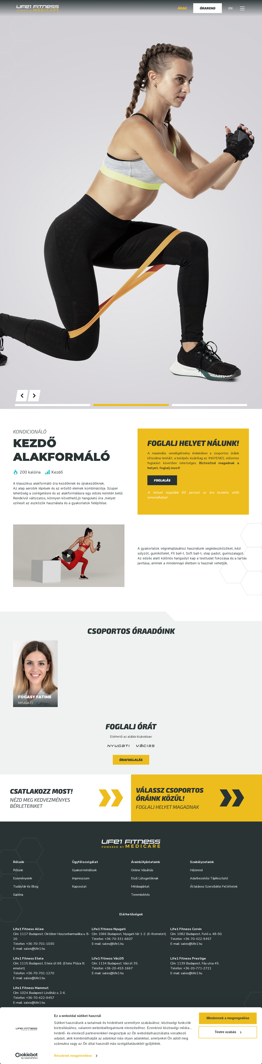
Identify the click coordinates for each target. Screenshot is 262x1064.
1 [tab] (52, 405)
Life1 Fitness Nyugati (109, 929)
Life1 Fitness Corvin (186, 929)
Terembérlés (140, 894)
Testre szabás (225, 1032)
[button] (242, 8)
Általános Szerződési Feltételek (214, 886)
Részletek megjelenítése (73, 1055)
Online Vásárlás (142, 870)
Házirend (196, 870)
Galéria (18, 894)
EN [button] (230, 8)
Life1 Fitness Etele (28, 958)
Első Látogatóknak (144, 878)
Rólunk (18, 870)
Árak (182, 8)
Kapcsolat (79, 886)
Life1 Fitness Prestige (188, 958)
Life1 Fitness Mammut (31, 988)
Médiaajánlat (140, 886)
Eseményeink (22, 878)
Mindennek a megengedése (228, 1018)
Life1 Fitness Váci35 (108, 958)
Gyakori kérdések (84, 870)
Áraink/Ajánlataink (145, 862)
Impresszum (80, 878)
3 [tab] (209, 405)
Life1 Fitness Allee (28, 929)
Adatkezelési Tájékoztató (209, 878)
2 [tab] (131, 405)
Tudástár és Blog (25, 886)
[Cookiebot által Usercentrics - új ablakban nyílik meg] (26, 1056)
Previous (26, 395)
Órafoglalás (131, 760)
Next (39, 395)
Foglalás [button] (162, 480)
